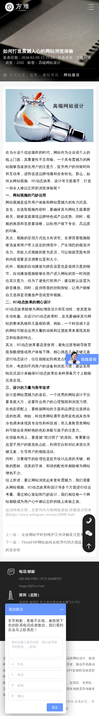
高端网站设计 (50, 63)
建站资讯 (51, 75)
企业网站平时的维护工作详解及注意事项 (55, 535)
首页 (34, 75)
